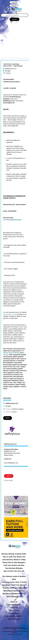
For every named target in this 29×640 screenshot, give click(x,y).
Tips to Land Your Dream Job (14, 557)
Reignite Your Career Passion (14, 588)
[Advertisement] (14, 38)
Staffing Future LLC (10, 444)
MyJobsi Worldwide (14, 616)
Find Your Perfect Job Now (14, 565)
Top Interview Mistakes (14, 568)
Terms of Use (14, 610)
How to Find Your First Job (14, 571)
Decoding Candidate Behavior (13, 594)
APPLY (8, 476)
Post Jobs (14, 2)
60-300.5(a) (16, 353)
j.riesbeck (6, 219)
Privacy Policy (13, 613)
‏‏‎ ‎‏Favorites (15, 5)
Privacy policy (18, 634)
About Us (13, 602)
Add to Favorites (9, 480)
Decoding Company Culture (13, 591)
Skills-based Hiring (14, 596)
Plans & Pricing (14, 619)
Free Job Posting (13, 605)
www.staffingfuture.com (11, 463)
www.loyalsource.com (9, 314)
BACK (8, 418)
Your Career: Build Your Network (13, 585)
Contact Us (14, 607)
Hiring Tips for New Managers (13, 562)
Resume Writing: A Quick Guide (14, 554)
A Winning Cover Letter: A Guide (13, 582)
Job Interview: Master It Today (14, 559)
